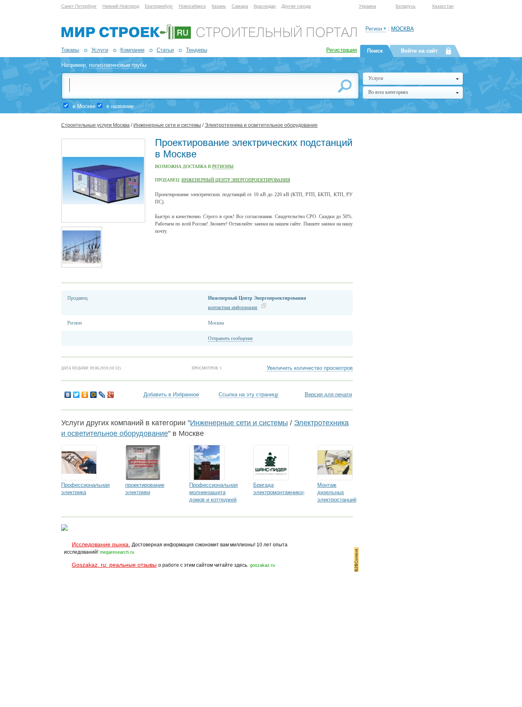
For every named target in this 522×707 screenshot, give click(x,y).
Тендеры (196, 50)
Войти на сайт (419, 51)
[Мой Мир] (93, 394)
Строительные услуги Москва (95, 125)
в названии (119, 106)
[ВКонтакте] (68, 394)
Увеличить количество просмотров (310, 368)
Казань (219, 6)
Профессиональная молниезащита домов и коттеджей (213, 492)
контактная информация (232, 307)
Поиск (375, 51)
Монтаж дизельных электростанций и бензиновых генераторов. (336, 499)
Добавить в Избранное (171, 394)
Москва (402, 29)
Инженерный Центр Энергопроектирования (235, 179)
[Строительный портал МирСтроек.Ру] (209, 38)
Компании (132, 50)
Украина (367, 6)
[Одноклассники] (85, 394)
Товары (70, 50)
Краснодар (265, 6)
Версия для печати (328, 394)
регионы (223, 166)
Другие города (296, 6)
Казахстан (442, 6)
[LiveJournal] (102, 394)
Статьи (165, 50)
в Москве (84, 106)
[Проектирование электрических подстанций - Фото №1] (103, 221)
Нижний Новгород (120, 6)
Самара (240, 6)
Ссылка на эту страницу (249, 394)
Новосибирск (192, 6)
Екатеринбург (159, 6)
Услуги (99, 50)
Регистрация (341, 50)
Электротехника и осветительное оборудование (261, 125)
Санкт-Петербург (79, 6)
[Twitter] (76, 394)
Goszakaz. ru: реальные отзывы (114, 564)
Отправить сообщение (230, 338)
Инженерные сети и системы (167, 125)
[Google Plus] (110, 394)
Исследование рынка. (101, 544)
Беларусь (406, 6)
